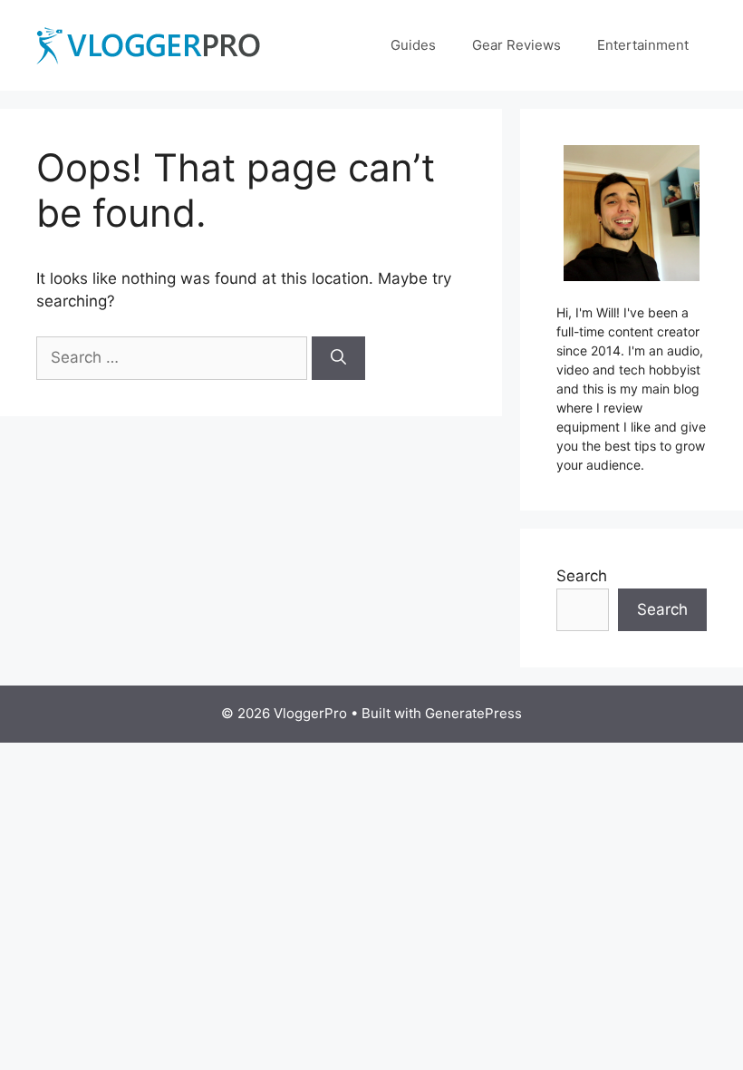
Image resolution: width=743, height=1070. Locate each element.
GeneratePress (473, 713)
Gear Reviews (516, 45)
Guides (413, 45)
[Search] (338, 358)
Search (581, 576)
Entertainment (643, 45)
